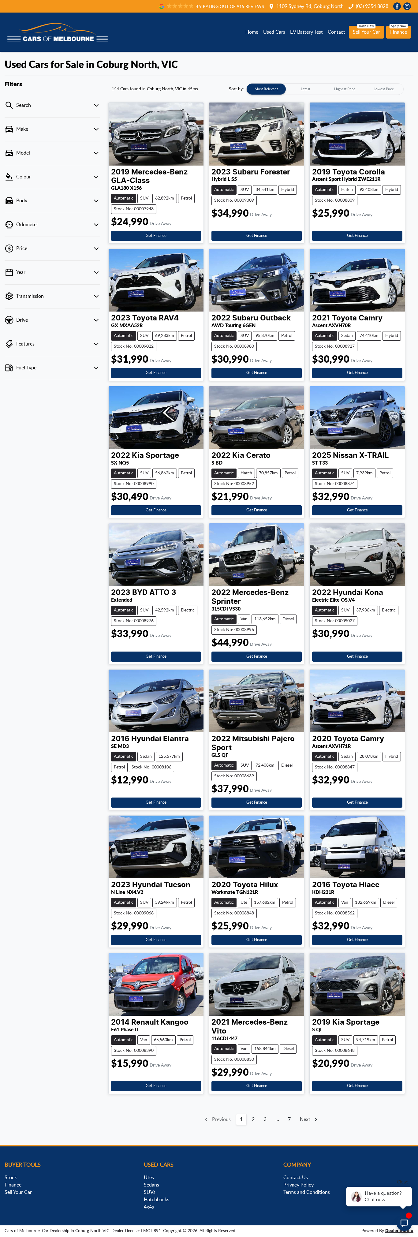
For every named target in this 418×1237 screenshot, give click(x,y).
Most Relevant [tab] (266, 89)
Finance (398, 32)
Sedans (151, 1185)
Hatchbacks (156, 1199)
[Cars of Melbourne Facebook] (398, 6)
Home (251, 32)
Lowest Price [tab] (384, 89)
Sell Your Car (366, 32)
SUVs (149, 1192)
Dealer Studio (399, 1231)
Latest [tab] (305, 89)
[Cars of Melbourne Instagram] (408, 6)
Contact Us (295, 1177)
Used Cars (274, 32)
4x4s (149, 1207)
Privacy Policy (298, 1185)
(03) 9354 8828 (372, 6)
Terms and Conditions (306, 1192)
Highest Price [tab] (344, 89)
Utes (149, 1177)
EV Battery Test (306, 32)
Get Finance (156, 235)
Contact (336, 32)
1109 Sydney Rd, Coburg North (310, 6)
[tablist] (325, 89)
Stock (11, 1177)
